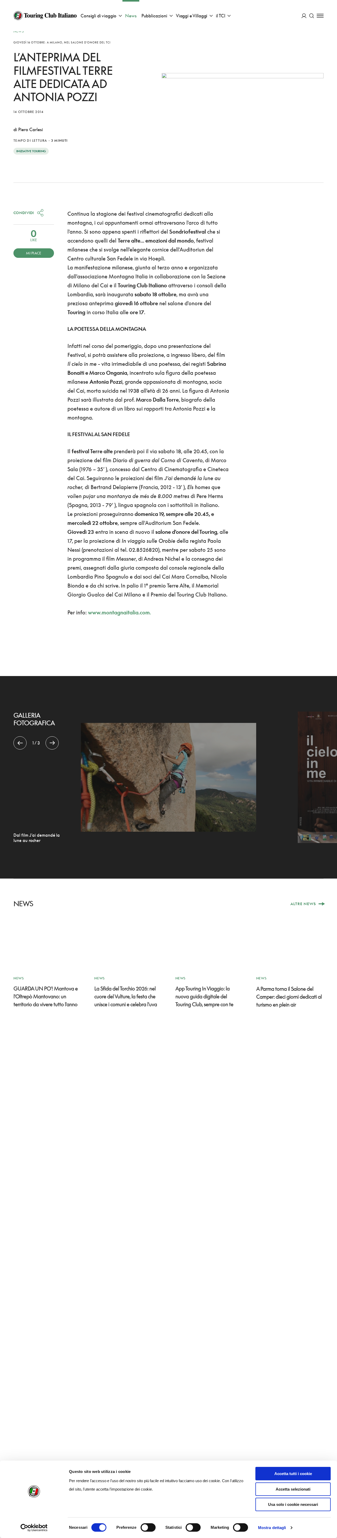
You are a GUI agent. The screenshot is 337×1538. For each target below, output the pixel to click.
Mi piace (33, 253)
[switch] (148, 1527)
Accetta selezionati (293, 1489)
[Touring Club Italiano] (45, 15)
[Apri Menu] (320, 15)
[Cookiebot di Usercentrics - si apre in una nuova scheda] (34, 1528)
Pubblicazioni (154, 15)
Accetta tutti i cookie (293, 1473)
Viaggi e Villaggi (191, 15)
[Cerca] (311, 15)
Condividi (23, 212)
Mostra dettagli (272, 1527)
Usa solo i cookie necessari (293, 1504)
